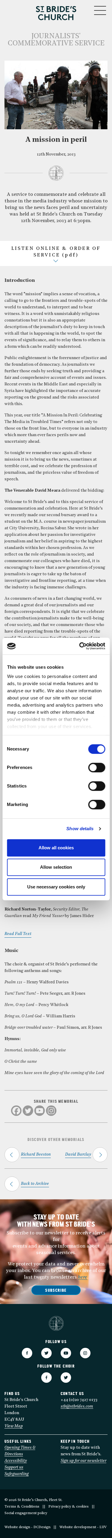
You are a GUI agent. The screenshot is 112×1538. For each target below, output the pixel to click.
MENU (82, 9)
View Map (13, 1426)
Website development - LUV (83, 1527)
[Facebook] (16, 1110)
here (82, 1277)
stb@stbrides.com (77, 1406)
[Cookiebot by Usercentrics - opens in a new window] (79, 646)
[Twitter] (28, 1110)
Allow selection (56, 867)
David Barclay (78, 1154)
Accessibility (15, 1461)
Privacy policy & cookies (68, 1506)
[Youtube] (39, 1110)
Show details (79, 828)
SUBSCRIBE (56, 1290)
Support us (13, 1467)
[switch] (96, 767)
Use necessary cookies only (56, 886)
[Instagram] (51, 1110)
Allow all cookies (56, 847)
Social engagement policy (25, 1513)
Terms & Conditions (21, 1506)
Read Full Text (17, 934)
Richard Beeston (36, 1154)
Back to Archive (35, 1184)
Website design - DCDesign (27, 1527)
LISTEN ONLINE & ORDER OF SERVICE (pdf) (56, 252)
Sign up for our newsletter (83, 1461)
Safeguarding (16, 1474)
